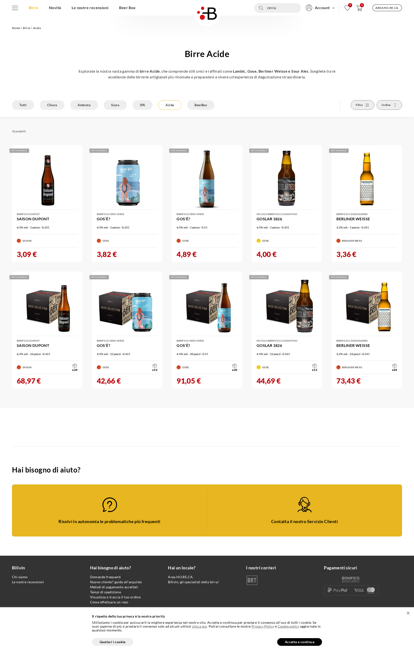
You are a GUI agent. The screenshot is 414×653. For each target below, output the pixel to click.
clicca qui (199, 626)
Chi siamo (20, 577)
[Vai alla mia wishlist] (347, 7)
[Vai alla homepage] (207, 13)
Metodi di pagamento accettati (114, 587)
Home (16, 28)
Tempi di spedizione (105, 592)
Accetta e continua (299, 642)
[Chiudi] (408, 613)
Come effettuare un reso (109, 602)
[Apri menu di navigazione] (15, 8)
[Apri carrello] (359, 7)
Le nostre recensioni (28, 582)
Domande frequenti (105, 577)
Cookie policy (288, 626)
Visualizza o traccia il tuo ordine (115, 597)
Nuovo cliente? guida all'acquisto (116, 582)
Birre (26, 28)
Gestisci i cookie (113, 642)
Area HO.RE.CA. (181, 577)
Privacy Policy (263, 626)
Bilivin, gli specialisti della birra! (193, 582)
